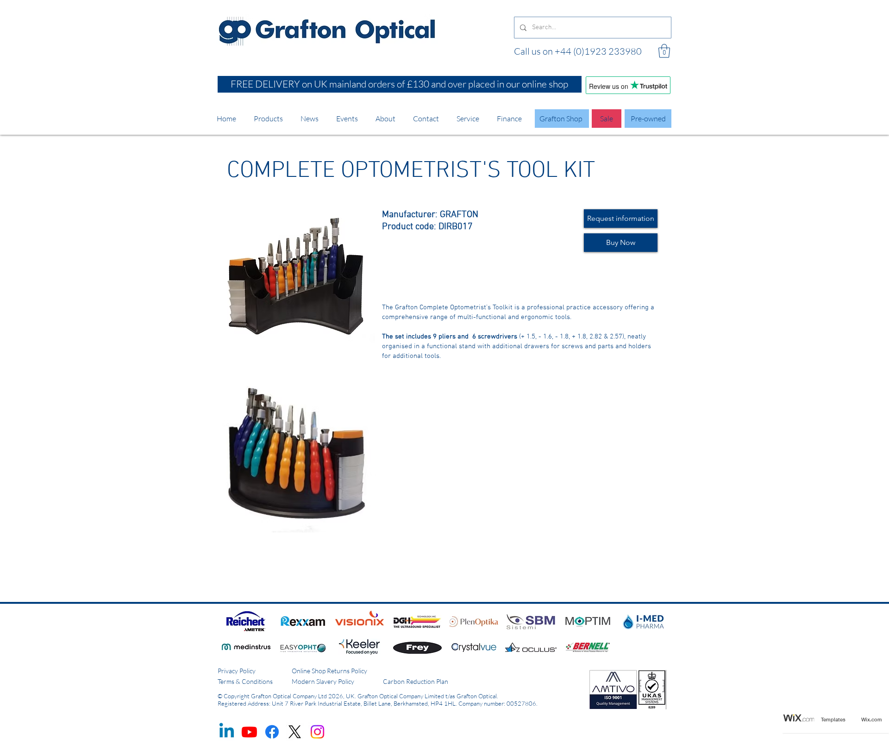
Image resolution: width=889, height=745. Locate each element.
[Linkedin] (227, 732)
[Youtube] (249, 732)
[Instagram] (317, 732)
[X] (295, 732)
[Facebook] (272, 732)
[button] (664, 51)
